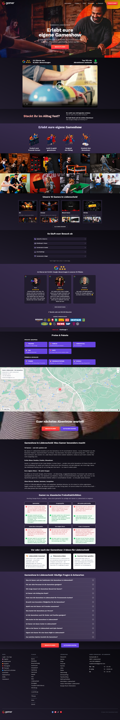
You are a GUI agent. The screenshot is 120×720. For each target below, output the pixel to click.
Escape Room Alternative (67, 685)
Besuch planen (60, 47)
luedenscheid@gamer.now (97, 663)
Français (6, 668)
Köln (32, 679)
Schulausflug (64, 674)
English (6, 659)
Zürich (33, 704)
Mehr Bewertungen (60, 307)
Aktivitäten (67, 3)
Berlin (33, 659)
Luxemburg (34, 692)
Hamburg (34, 670)
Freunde (62, 663)
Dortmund (34, 665)
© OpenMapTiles (104, 410)
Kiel (32, 676)
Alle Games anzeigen (60, 226)
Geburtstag (63, 672)
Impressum (5, 679)
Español (6, 663)
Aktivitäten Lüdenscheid (67, 681)
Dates (62, 670)
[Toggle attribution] (118, 410)
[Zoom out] (118, 371)
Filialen (77, 3)
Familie (62, 666)
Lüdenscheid (35, 681)
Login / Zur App (7, 657)
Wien (32, 700)
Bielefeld (34, 661)
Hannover (34, 672)
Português (7, 666)
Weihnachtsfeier (65, 679)
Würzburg (34, 687)
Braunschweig (35, 663)
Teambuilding (64, 677)
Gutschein (91, 3)
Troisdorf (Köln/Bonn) (37, 685)
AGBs (3, 677)
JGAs (61, 668)
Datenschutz (6, 674)
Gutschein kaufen (69, 428)
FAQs (84, 3)
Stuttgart (34, 683)
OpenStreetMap (114, 410)
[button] (60, 389)
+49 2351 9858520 (94, 661)
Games (62, 659)
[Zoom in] (118, 369)
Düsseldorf (34, 667)
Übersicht (63, 657)
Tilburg (33, 696)
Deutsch (100, 3)
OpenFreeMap (98, 410)
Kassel (33, 674)
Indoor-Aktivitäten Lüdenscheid (69, 683)
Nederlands (7, 661)
